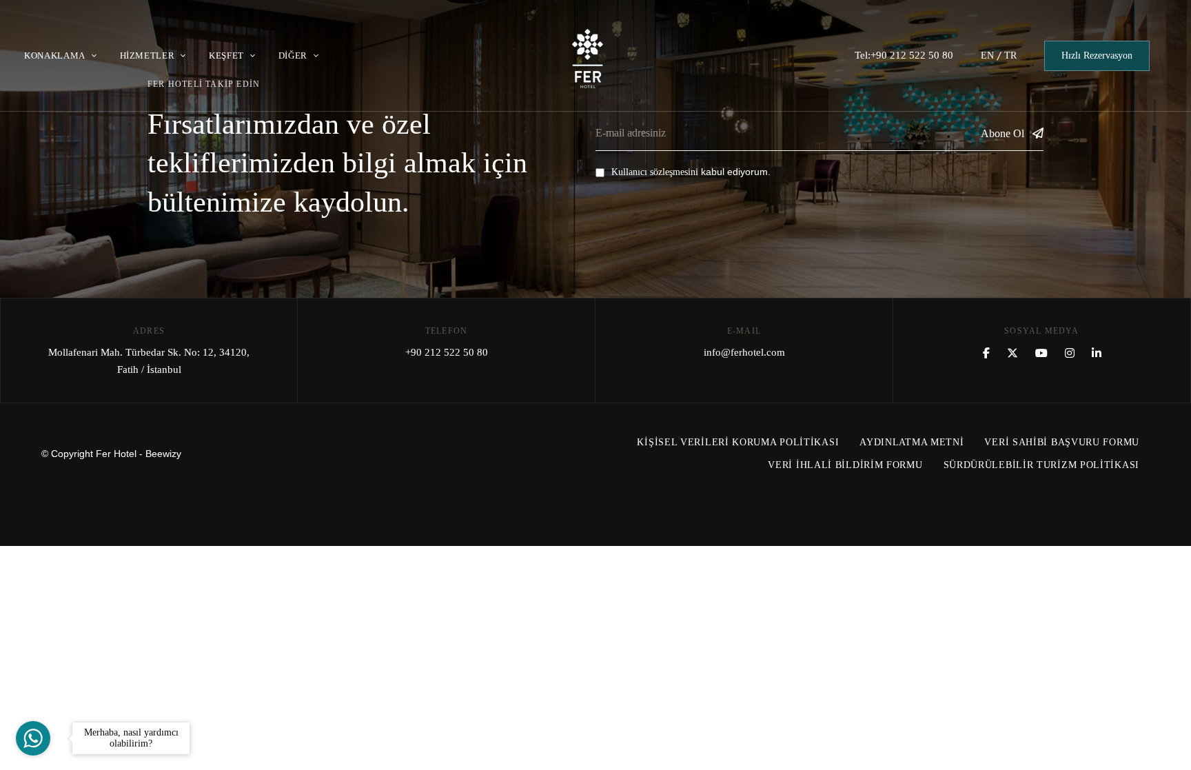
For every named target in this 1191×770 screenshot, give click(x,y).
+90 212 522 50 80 (446, 352)
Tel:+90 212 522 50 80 (904, 55)
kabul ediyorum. (691, 171)
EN (987, 55)
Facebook (986, 352)
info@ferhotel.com (744, 352)
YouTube (1041, 352)
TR (1010, 55)
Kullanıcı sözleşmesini (654, 172)
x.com (1012, 352)
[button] (1097, 56)
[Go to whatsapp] (33, 738)
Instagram (1070, 352)
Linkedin (1096, 352)
